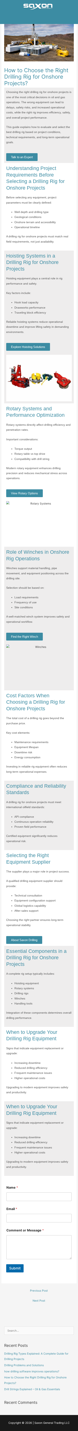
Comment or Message (25, 1230)
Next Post (39, 1300)
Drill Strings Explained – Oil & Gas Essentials (32, 1389)
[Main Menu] (39, 20)
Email (11, 1209)
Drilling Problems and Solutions (24, 1365)
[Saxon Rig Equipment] (38, 7)
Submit (15, 1268)
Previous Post (39, 1290)
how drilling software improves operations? (31, 1371)
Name (12, 1187)
